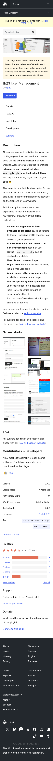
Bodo (12, 722)
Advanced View (11, 534)
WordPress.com (12, 694)
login (47, 521)
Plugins (31, 656)
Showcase (33, 646)
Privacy (7, 661)
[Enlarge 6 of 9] (46, 361)
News (6, 651)
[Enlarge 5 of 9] (46, 340)
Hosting (7, 656)
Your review (9, 582)
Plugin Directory (10, 13)
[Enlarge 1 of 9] (21, 340)
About (6, 646)
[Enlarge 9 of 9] (46, 419)
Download (10, 95)
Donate (33, 680)
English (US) (44, 514)
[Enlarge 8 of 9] (46, 400)
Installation (11, 121)
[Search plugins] (33, 32)
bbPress (8, 704)
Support (10, 135)
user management (41, 526)
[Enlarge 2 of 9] (21, 352)
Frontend (39, 521)
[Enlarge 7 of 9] (46, 382)
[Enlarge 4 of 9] (21, 389)
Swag (32, 685)
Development (13, 128)
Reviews (10, 113)
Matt (7, 699)
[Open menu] (48, 4)
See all (46, 582)
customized (28, 521)
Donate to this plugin (13, 628)
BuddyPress (10, 709)
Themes (32, 651)
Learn (6, 670)
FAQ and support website (32, 324)
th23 (8, 87)
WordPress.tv (11, 685)
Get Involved (35, 670)
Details (9, 106)
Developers (9, 680)
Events (31, 675)
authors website (32, 313)
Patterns (32, 661)
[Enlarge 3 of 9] (21, 376)
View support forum (13, 603)
